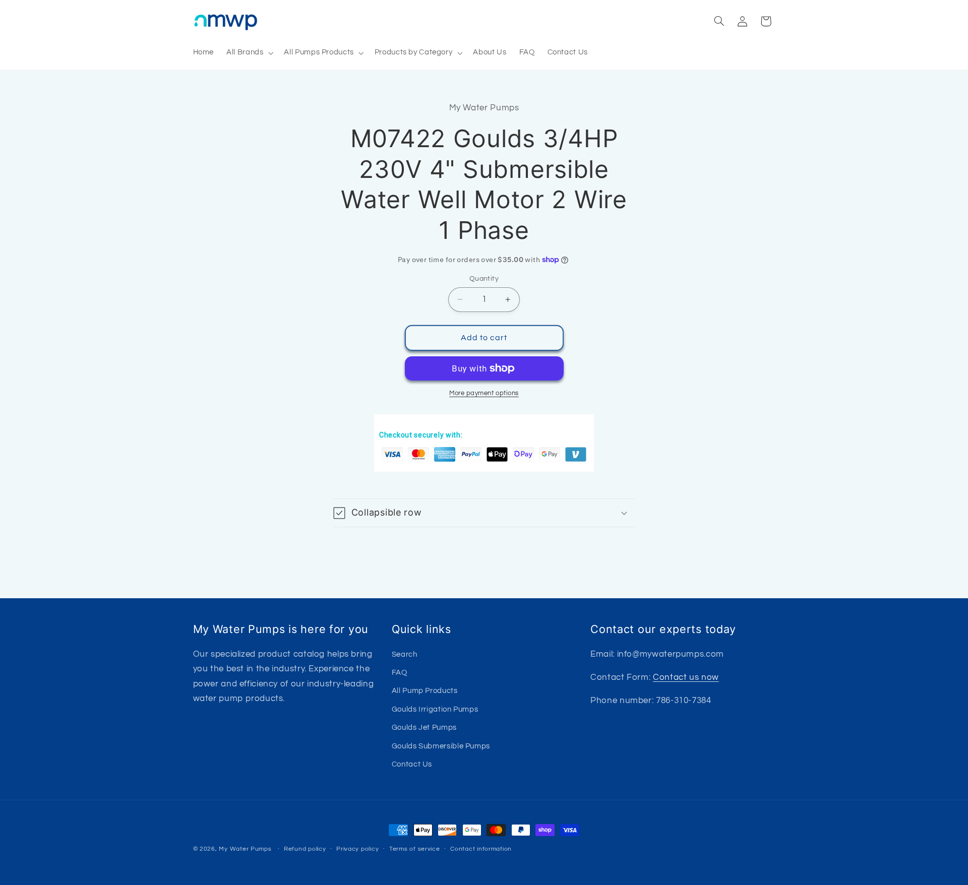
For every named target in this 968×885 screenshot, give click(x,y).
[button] (249, 53)
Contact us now (686, 676)
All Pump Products (425, 690)
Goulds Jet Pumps (424, 727)
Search (404, 654)
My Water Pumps (245, 849)
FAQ (399, 672)
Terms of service (414, 849)
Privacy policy (357, 849)
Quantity (484, 278)
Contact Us (412, 764)
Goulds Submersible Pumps (441, 745)
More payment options (484, 393)
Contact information (481, 849)
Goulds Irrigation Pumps (435, 709)
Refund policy (305, 849)
